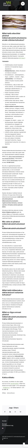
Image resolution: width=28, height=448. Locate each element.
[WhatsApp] (15, 412)
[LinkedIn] (10, 412)
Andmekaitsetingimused (19, 436)
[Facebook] (5, 412)
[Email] (20, 412)
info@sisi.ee (6, 387)
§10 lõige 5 (22, 58)
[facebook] (2, 439)
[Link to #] (23, 4)
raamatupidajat (14, 383)
